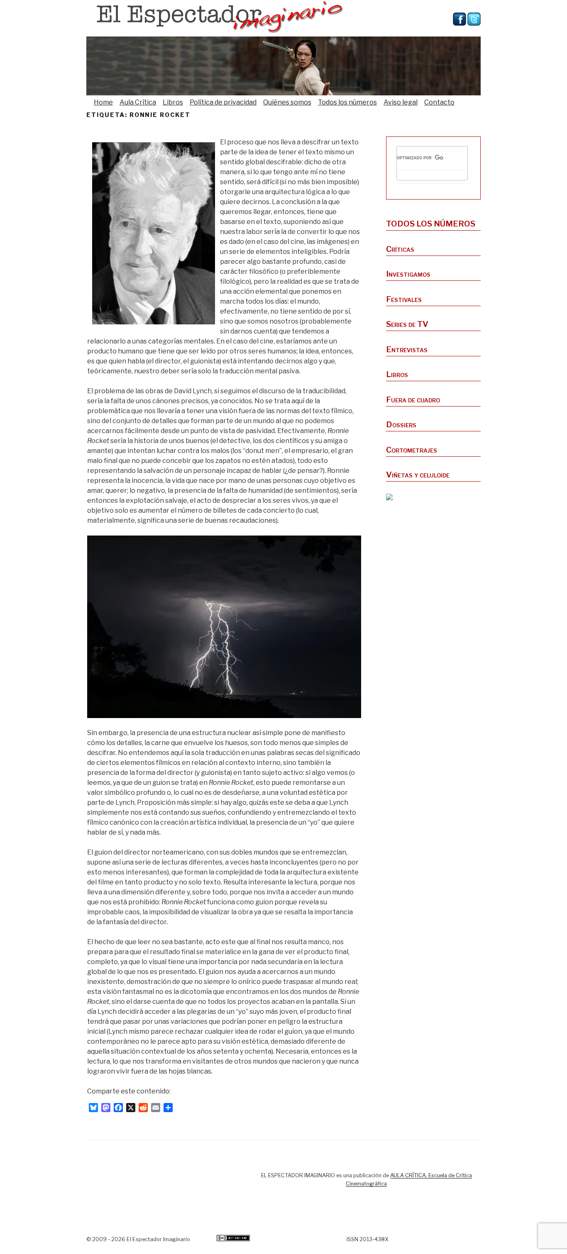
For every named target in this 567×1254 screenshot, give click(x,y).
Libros (173, 102)
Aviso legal (401, 102)
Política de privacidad (223, 102)
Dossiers (401, 424)
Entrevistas (407, 349)
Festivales (404, 299)
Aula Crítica (138, 102)
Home (103, 102)
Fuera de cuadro (413, 399)
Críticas (400, 249)
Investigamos (408, 274)
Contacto (439, 102)
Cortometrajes (411, 450)
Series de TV (407, 324)
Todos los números (347, 102)
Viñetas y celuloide (418, 475)
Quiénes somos (287, 102)
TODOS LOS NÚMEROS (430, 224)
